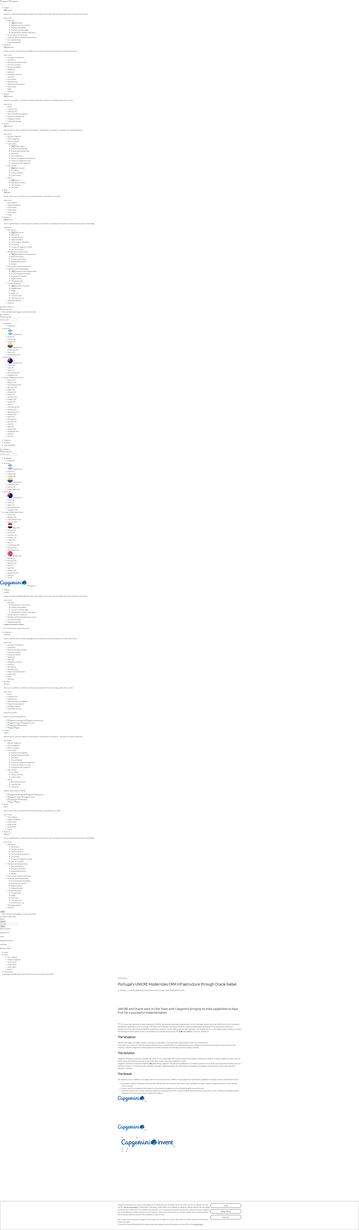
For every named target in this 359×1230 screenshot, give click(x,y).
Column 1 (124, 1155)
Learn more (8, 18)
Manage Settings (226, 1211)
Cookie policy (125, 1119)
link (5, 10)
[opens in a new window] (179, 1002)
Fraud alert (125, 1122)
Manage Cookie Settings (131, 1207)
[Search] (0, 4)
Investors (124, 1105)
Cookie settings (126, 1117)
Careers (9, 126)
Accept (226, 1205)
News (9, 192)
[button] (9, 445)
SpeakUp (127, 1199)
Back (13, 23)
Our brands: (122, 1134)
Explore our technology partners (15, 716)
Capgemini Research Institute (14, 624)
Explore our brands (10, 713)
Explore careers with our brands (14, 791)
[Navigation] (4, 4)
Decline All (226, 1217)
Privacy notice (129, 1184)
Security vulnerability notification (131, 1115)
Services (10, 96)
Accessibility (125, 1110)
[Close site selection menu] (10, 449)
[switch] (1, 311)
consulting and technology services (173, 1047)
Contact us (128, 1172)
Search (3, 911)
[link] (9, 1)
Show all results (5, 948)
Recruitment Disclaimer (131, 1187)
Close (3, 921)
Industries (10, 47)
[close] (2, 4)
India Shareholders (130, 1191)
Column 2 (124, 1177)
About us (10, 220)
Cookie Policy (198, 1224)
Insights (9, 10)
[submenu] (10, 590)
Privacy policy (125, 1112)
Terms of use (125, 1107)
